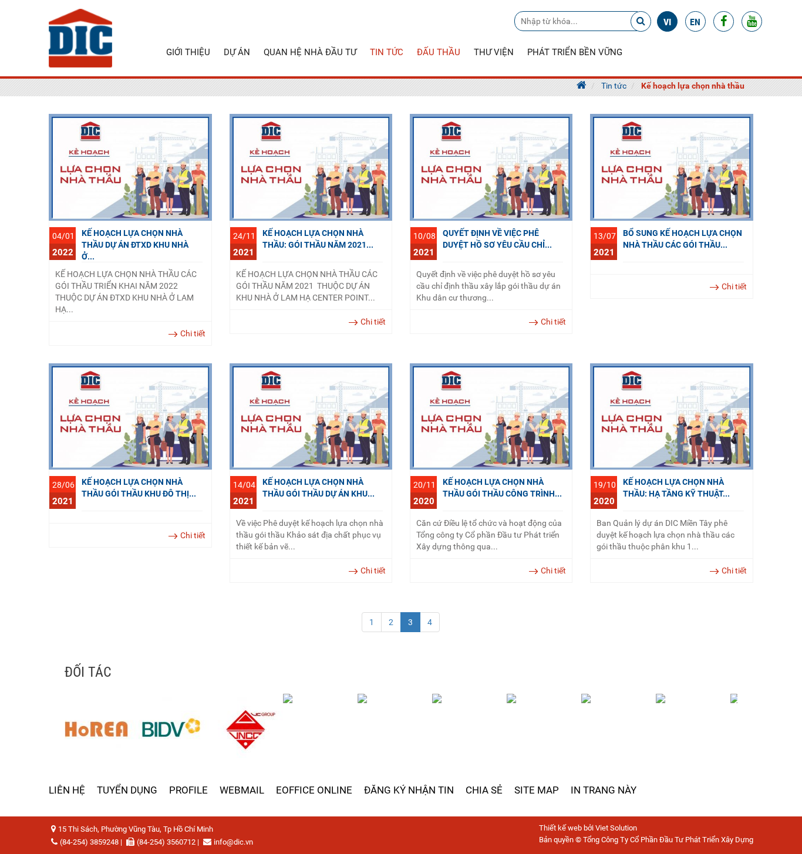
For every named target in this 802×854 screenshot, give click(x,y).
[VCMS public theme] (80, 37)
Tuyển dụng (127, 790)
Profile (188, 790)
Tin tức (386, 52)
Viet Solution (616, 827)
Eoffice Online (314, 790)
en (695, 22)
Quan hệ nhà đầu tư (310, 52)
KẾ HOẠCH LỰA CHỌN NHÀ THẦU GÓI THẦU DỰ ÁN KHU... (318, 487)
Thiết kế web (560, 827)
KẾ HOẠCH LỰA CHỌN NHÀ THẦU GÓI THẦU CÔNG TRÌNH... (502, 487)
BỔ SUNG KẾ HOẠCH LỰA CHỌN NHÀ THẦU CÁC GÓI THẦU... (682, 238)
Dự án (237, 52)
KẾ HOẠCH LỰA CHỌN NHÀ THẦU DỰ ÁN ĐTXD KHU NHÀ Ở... (135, 244)
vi (667, 22)
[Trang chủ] (582, 85)
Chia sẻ (484, 790)
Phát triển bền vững (574, 52)
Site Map (536, 790)
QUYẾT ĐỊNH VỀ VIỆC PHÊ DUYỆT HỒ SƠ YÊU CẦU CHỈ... (497, 238)
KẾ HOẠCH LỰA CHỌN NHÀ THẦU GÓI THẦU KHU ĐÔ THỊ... (139, 487)
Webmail (242, 790)
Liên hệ (67, 790)
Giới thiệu (188, 52)
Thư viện (494, 52)
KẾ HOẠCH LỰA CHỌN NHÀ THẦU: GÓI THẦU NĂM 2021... (317, 238)
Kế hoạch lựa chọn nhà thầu (692, 85)
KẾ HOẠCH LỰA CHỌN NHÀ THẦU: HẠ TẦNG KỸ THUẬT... (676, 487)
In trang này (603, 790)
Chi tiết (192, 333)
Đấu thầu (438, 52)
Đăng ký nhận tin (409, 790)
